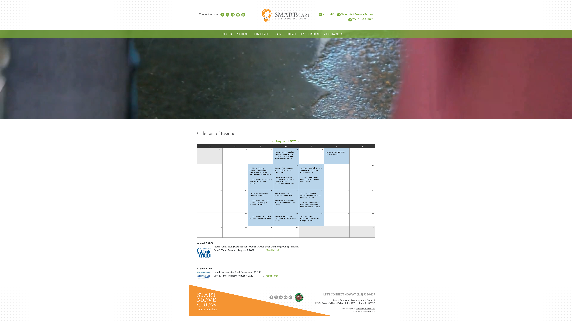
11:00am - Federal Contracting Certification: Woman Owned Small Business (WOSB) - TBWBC (260, 171)
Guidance (292, 34)
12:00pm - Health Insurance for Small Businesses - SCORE (261, 181)
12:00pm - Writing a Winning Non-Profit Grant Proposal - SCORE (310, 195)
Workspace (243, 34)
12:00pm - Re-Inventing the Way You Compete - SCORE (260, 217)
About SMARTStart (334, 34)
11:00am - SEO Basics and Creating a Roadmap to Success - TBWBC (260, 202)
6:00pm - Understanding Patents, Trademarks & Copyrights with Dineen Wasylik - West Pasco (284, 155)
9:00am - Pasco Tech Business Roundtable (283, 194)
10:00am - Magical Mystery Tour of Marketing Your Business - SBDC (311, 170)
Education (226, 34)
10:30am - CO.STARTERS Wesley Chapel (335, 153)
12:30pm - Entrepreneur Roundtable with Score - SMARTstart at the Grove (310, 204)
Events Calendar (310, 34)
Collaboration (261, 34)
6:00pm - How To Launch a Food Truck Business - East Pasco (285, 202)
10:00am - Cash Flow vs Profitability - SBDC (259, 194)
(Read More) (272, 250)
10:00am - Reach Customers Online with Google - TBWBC (309, 218)
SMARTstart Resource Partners (357, 14)
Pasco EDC (328, 14)
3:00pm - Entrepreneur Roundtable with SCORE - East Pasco (284, 170)
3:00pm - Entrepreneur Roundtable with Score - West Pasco (309, 179)
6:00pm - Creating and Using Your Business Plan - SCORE (285, 218)
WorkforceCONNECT (362, 19)
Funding (278, 34)
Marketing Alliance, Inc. (365, 308)
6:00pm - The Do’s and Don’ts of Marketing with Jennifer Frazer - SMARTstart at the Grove (284, 180)
